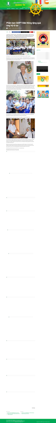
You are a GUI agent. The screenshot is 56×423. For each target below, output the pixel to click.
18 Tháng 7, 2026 (45, 62)
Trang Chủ (8, 8)
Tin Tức (17, 8)
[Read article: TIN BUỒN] (43, 56)
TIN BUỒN (39, 61)
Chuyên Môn (21, 8)
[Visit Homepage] (16, 3)
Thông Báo (13, 8)
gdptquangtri (40, 62)
